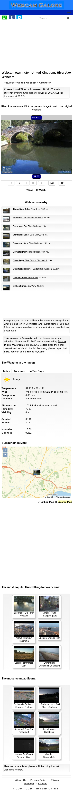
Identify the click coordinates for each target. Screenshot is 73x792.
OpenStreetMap (53, 497)
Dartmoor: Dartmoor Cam (24, 664)
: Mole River (25, 277)
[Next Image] (41, 183)
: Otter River (26, 209)
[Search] (68, 18)
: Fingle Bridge (26, 252)
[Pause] (26, 183)
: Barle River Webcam (27, 243)
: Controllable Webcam (28, 218)
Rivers (53, 338)
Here (6, 766)
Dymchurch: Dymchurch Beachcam (49, 664)
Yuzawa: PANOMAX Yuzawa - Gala (24, 755)
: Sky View (24, 286)
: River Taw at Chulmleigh (30, 260)
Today (6, 371)
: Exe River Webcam (27, 226)
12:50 (36, 176)
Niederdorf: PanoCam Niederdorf (24, 730)
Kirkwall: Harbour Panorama (24, 639)
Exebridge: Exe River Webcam (24, 614)
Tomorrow (19, 371)
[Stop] (33, 183)
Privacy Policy (38, 780)
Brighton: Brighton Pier (49, 638)
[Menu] (69, 12)
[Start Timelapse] (19, 183)
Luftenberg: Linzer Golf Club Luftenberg (49, 705)
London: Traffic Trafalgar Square (49, 614)
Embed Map (47, 502)
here (6, 351)
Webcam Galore (47, 788)
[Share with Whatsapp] (4, 17)
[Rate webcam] (62, 183)
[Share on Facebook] (12, 17)
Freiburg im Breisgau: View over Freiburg (24, 705)
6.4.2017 (36, 117)
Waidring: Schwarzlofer (49, 755)
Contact (42, 783)
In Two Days (37, 371)
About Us (20, 780)
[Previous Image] (11, 183)
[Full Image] (51, 183)
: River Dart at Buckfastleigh (32, 269)
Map (30, 190)
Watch (42, 190)
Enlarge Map (65, 502)
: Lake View (26, 235)
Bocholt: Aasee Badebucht (49, 730)
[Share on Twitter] (19, 17)
